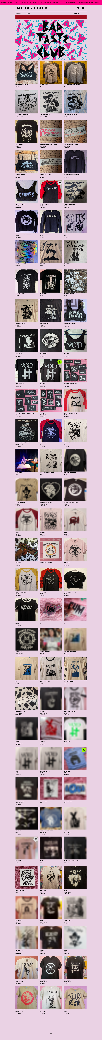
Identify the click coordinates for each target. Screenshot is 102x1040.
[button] (51, 2)
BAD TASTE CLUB (31, 8)
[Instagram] (51, 1034)
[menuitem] (19, 13)
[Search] (86, 13)
